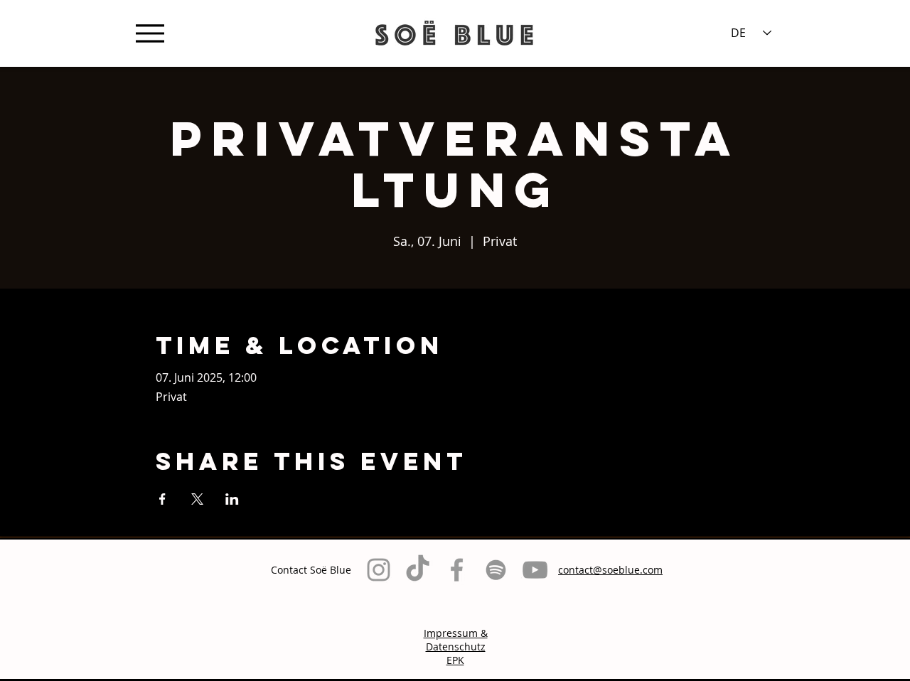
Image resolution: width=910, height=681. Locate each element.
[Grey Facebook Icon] (456, 569)
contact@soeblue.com (610, 570)
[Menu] (149, 33)
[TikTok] (417, 569)
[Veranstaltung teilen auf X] (197, 499)
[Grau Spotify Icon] (496, 569)
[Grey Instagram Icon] (378, 569)
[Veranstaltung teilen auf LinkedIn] (232, 499)
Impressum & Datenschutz (456, 639)
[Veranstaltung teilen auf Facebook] (162, 499)
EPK (455, 660)
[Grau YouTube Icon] (535, 569)
